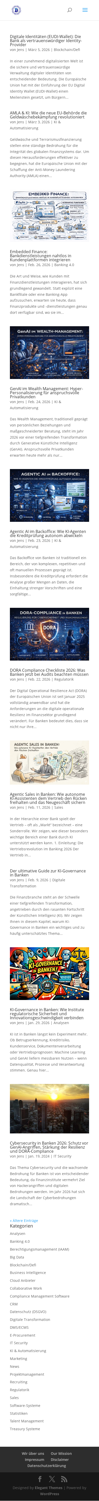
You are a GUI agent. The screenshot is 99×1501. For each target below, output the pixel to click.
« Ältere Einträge (24, 1220)
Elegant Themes (48, 1487)
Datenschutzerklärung (46, 1465)
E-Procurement (22, 1335)
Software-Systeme (25, 1405)
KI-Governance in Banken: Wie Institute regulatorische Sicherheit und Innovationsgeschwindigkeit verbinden (47, 1014)
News (14, 1366)
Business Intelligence (28, 1272)
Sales (58, 807)
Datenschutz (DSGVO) (28, 1311)
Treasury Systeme (25, 1428)
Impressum (34, 1459)
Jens (20, 49)
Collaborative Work (26, 1288)
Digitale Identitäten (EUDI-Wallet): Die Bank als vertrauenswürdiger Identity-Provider (46, 40)
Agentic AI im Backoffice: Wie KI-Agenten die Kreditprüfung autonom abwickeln (48, 533)
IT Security (62, 1156)
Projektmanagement (27, 1374)
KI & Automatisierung (28, 1350)
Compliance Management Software (40, 1296)
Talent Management (27, 1421)
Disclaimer (60, 1459)
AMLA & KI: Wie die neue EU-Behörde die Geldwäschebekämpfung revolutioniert (48, 115)
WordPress (49, 1493)
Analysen (61, 1022)
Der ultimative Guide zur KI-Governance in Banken (48, 873)
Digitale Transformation (30, 1319)
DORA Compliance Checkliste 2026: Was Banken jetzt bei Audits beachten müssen (49, 672)
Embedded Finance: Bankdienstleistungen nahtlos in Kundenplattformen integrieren (40, 256)
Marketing (18, 1358)
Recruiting (18, 1381)
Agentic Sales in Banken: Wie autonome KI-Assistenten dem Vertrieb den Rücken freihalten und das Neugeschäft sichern (48, 798)
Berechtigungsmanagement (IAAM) (39, 1249)
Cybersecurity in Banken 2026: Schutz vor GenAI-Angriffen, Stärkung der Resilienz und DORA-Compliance (49, 1147)
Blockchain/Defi (67, 49)
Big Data (17, 1257)
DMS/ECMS (19, 1327)
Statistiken (19, 1413)
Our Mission (61, 1453)
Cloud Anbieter (23, 1280)
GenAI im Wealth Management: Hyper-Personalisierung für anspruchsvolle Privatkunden (46, 393)
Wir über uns (33, 1453)
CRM (14, 1304)
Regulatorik (64, 679)
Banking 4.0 (64, 264)
